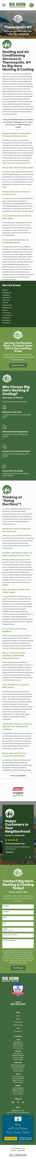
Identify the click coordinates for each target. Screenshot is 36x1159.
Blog (18, 1028)
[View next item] (30, 857)
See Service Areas (18, 365)
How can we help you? (9, 940)
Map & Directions (18, 1046)
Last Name (6, 911)
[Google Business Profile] (13, 1102)
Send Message (18, 968)
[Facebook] (18, 1102)
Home (18, 1016)
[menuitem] (18, 290)
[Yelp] (23, 1102)
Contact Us (18, 1031)
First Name (6, 906)
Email (4, 923)
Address (5, 929)
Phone (5, 917)
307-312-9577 (18, 1004)
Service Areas (18, 1022)
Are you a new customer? (10, 934)
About (18, 1019)
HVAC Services (18, 1025)
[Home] (17, 5)
